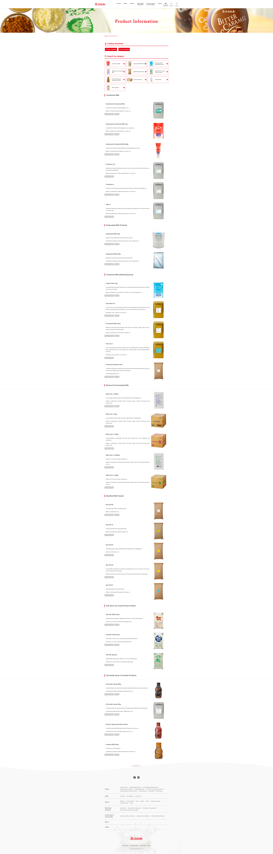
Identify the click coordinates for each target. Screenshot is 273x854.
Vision (137, 801)
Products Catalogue (111, 49)
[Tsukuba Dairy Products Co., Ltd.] (100, 4)
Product (119, 3)
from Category (130, 796)
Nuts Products (159, 791)
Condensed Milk (123, 787)
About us (132, 3)
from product (138, 796)
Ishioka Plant (123, 808)
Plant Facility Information (140, 4)
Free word (122, 796)
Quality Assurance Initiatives (143, 816)
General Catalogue (124, 49)
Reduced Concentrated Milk (126, 789)
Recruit (160, 3)
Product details (109, 114)
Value (147, 801)
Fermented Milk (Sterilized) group (150, 787)
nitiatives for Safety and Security (127, 816)
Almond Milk (151, 791)
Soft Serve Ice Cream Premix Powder (154, 789)
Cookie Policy (143, 845)
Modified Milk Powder (139, 789)
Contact (107, 827)
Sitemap (149, 845)
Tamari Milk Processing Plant (134, 808)
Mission (142, 801)
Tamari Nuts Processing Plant (149, 808)
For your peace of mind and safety (151, 4)
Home (106, 36)
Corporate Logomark (155, 801)
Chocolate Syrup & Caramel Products (128, 791)
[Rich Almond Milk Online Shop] (165, 4)
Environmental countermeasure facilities (129, 810)
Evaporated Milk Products (135, 787)
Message (122, 801)
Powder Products (143, 791)
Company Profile (130, 801)
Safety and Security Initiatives (158, 816)
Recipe (125, 3)
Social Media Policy (134, 845)
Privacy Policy (125, 845)
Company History (124, 803)
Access (131, 803)
